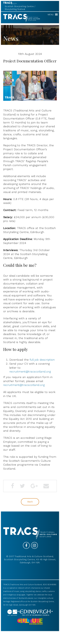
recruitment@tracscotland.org (30, 371)
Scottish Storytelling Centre (19, 6)
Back (30, 501)
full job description (42, 359)
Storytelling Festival (15, 9)
